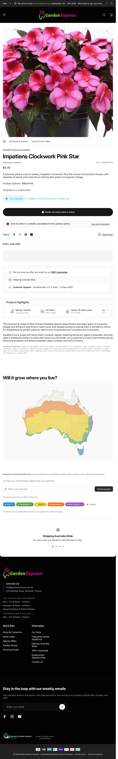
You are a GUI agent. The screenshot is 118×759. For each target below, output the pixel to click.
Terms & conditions (95, 754)
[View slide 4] (63, 546)
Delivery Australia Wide (40, 645)
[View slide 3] (59, 546)
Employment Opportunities (38, 656)
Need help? (107, 234)
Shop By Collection (12, 632)
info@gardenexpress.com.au (19, 587)
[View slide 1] (53, 546)
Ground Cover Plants (41, 141)
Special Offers (10, 641)
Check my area (104, 489)
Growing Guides (11, 649)
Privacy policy (80, 754)
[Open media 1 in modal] (108, 32)
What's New (9, 636)
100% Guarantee (40, 650)
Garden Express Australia (16, 149)
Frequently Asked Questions (40, 638)
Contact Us (37, 662)
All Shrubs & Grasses (18, 141)
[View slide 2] (56, 546)
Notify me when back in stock (60, 212)
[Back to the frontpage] (4, 141)
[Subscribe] (62, 707)
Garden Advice (10, 645)
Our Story (36, 632)
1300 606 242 (12, 583)
